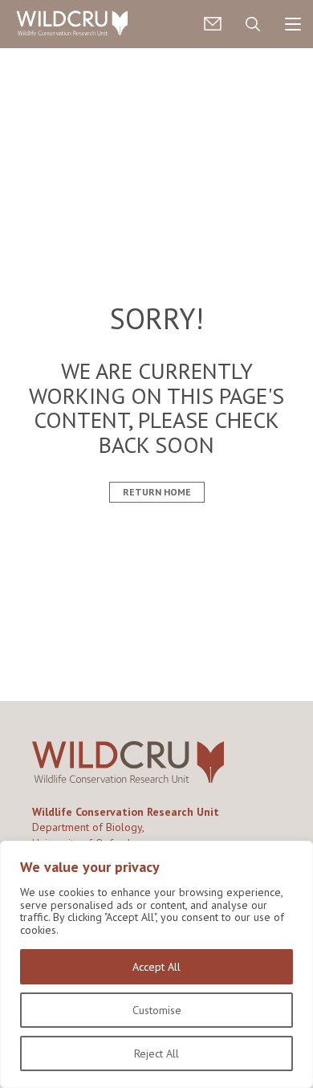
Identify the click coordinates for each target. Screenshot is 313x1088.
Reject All (156, 1053)
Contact (213, 24)
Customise (156, 1010)
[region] (156, 964)
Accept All (156, 967)
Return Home (157, 492)
